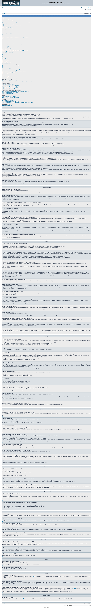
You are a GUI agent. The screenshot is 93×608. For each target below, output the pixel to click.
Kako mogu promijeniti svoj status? (9, 36)
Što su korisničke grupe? (7, 68)
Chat (86, 7)
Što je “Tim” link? (5, 73)
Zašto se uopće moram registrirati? (9, 20)
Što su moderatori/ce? (6, 67)
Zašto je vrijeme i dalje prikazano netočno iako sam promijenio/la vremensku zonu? (18, 33)
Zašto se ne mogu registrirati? (8, 27)
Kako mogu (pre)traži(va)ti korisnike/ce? (10, 87)
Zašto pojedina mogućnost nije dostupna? (10, 101)
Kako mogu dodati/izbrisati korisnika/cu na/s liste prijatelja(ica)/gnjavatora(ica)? (17, 81)
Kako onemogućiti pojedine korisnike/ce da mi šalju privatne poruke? (15, 77)
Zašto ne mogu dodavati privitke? (8, 47)
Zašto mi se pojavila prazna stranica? (9, 86)
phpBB (42, 606)
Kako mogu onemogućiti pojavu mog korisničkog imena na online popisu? (16, 22)
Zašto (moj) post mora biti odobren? (9, 51)
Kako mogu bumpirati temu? (7, 52)
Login (4, 7)
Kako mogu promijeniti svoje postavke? (10, 31)
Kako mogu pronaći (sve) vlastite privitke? (10, 97)
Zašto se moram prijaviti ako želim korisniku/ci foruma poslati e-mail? (15, 37)
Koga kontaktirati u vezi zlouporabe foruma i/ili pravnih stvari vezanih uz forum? (17, 102)
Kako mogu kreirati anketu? (7, 43)
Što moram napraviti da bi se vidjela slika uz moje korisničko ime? (15, 35)
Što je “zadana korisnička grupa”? (9, 72)
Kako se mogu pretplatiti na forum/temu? (10, 92)
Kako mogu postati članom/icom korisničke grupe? (12, 69)
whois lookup (73, 588)
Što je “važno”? (5, 61)
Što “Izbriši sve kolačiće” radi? (8, 28)
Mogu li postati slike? (6, 58)
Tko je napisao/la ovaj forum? (8, 100)
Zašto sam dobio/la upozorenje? (8, 48)
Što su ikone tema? (6, 63)
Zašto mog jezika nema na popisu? (9, 34)
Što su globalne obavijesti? (7, 59)
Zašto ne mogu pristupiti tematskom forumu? (11, 46)
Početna (3, 13)
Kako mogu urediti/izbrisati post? (8, 40)
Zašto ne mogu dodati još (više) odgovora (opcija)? (12, 44)
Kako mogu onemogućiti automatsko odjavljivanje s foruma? (14, 21)
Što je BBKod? (5, 55)
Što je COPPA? (5, 26)
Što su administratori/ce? (7, 66)
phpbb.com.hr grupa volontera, (24, 598)
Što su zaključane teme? (7, 62)
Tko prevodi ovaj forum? (7, 105)
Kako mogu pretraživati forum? (8, 84)
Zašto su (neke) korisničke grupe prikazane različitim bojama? (14, 71)
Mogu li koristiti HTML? (6, 56)
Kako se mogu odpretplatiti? (7, 93)
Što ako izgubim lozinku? (7, 23)
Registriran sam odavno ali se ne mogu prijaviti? (11, 25)
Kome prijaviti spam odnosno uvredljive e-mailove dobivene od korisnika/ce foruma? (19, 78)
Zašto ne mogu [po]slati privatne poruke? (10, 76)
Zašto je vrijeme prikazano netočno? (9, 32)
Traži (90, 7)
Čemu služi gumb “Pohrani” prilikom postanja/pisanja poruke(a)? (15, 50)
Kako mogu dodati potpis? (7, 42)
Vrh (2, 119)
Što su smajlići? (5, 57)
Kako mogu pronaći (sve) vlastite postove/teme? (11, 88)
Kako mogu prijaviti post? (7, 49)
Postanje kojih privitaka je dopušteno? (9, 96)
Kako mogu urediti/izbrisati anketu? (9, 45)
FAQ (83, 7)
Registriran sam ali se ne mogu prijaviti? (10, 24)
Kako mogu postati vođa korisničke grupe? (10, 70)
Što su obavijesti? (5, 60)
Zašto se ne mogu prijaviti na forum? (9, 19)
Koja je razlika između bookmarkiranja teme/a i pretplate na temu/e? (15, 91)
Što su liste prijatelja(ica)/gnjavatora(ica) (10, 80)
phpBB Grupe (34, 576)
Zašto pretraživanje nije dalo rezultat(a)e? (10, 85)
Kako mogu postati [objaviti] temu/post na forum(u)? (12, 39)
